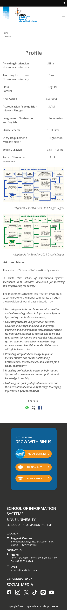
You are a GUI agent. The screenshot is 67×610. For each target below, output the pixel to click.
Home (5, 32)
